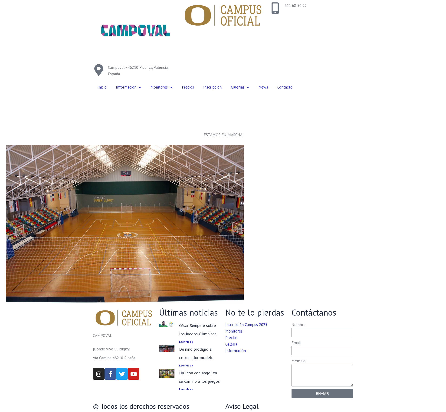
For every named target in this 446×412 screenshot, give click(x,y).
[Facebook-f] (110, 374)
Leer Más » (186, 341)
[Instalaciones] (156, 224)
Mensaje (298, 360)
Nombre (298, 324)
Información (126, 87)
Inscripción (212, 87)
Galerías (237, 87)
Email (296, 342)
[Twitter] (122, 374)
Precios (188, 87)
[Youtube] (133, 374)
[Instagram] (99, 374)
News (263, 87)
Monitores (159, 87)
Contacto (284, 87)
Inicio (102, 87)
